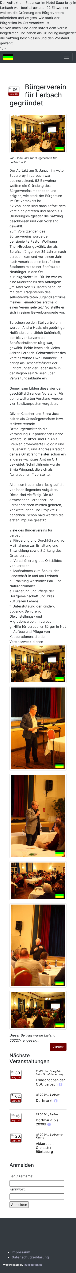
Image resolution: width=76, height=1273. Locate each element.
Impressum (21, 1252)
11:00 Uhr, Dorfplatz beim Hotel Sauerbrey (49, 1073)
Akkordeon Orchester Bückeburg (44, 1147)
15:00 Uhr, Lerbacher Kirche (49, 1136)
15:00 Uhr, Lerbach (48, 1094)
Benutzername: (21, 1176)
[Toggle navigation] (67, 57)
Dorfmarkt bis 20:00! (47, 1122)
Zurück (58, 1047)
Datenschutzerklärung (30, 1257)
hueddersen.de (33, 1264)
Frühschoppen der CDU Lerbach (50, 1082)
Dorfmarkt (45, 1100)
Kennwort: (18, 1189)
